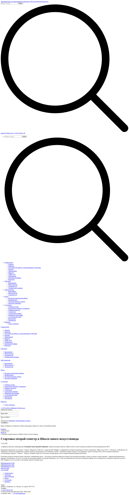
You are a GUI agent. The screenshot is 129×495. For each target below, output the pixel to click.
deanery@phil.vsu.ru (7, 133)
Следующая (4, 470)
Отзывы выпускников (15, 288)
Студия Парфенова (19, 493)
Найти (20, 3)
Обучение (8, 281)
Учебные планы (13, 307)
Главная (3, 429)
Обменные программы (15, 315)
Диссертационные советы (16, 301)
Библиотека (12, 318)
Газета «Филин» (13, 324)
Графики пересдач (14, 310)
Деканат (11, 264)
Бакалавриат (12, 283)
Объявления (12, 276)
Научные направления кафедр (18, 298)
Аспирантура (12, 286)
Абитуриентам (9, 290)
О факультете (9, 262)
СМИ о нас (11, 274)
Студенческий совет (14, 317)
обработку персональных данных (20, 420)
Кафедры (11, 266)
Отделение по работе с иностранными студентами (24, 267)
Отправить (5, 422)
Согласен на (16, 420)
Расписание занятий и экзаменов (19, 308)
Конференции (12, 300)
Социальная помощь (15, 313)
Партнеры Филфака (14, 278)
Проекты (7, 322)
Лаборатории (12, 271)
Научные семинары (14, 303)
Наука (6, 296)
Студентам (8, 305)
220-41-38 (19, 133)
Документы (12, 320)
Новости (11, 273)
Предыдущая (5, 468)
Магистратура (12, 284)
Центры (10, 269)
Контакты (11, 279)
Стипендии (12, 312)
